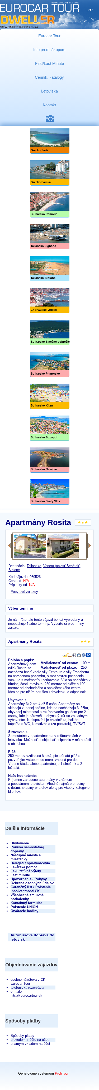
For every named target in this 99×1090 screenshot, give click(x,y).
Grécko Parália (49, 173)
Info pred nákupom (49, 49)
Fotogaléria (52, 118)
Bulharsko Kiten (49, 396)
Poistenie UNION (24, 907)
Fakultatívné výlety (26, 871)
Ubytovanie (20, 843)
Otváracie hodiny (24, 911)
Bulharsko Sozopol (49, 428)
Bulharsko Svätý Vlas (49, 492)
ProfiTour (62, 1073)
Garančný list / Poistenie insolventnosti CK (31, 889)
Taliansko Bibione (49, 268)
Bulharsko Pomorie (49, 204)
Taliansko (34, 566)
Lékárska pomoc (24, 867)
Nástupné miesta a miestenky (26, 857)
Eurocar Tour (49, 35)
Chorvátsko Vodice (49, 300)
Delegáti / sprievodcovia (30, 863)
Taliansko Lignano (49, 236)
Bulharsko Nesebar (49, 460)
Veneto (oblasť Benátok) (61, 566)
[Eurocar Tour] (39, 15)
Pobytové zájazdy (24, 592)
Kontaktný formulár (26, 903)
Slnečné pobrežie (49, 332)
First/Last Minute (49, 63)
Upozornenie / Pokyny (29, 879)
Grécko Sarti (49, 141)
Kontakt (49, 105)
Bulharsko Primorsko (49, 364)
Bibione (14, 570)
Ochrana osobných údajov (32, 883)
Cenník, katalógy (49, 77)
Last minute (20, 875)
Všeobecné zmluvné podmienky (27, 897)
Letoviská (49, 91)
